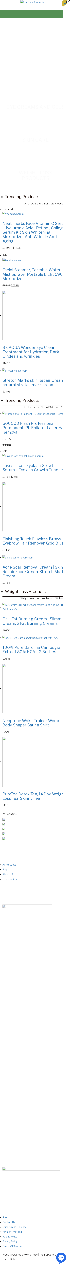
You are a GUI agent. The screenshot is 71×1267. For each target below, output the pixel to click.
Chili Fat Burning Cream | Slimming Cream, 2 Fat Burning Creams (34, 621)
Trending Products (22, 196)
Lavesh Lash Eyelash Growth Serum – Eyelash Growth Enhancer (34, 467)
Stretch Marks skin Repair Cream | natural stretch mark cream (34, 382)
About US (7, 874)
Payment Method (12, 1231)
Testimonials (9, 879)
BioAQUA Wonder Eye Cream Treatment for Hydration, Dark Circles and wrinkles (30, 352)
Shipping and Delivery (14, 1227)
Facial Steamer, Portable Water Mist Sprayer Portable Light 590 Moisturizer (32, 274)
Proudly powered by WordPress (20, 1254)
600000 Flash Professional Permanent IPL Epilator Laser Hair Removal (34, 428)
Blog (4, 869)
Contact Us (8, 1222)
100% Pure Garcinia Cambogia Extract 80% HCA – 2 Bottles (31, 649)
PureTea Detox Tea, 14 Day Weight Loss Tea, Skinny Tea (34, 796)
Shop (5, 1217)
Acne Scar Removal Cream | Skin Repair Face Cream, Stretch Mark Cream (33, 571)
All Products (9, 864)
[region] (35, 48)
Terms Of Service (12, 1246)
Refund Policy (9, 1236)
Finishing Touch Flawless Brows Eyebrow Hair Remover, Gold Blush (34, 541)
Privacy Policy (9, 1241)
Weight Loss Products (25, 591)
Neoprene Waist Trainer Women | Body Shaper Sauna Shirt (33, 722)
